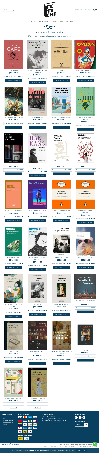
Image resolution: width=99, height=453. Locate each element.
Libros (33, 21)
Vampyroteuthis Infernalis (14, 117)
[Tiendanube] (10, 444)
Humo (61, 70)
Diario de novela (37, 117)
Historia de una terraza (13, 398)
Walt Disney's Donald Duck (85, 70)
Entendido (81, 450)
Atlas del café (14, 70)
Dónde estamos (58, 21)
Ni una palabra (14, 164)
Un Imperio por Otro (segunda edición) (61, 352)
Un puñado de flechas (61, 304)
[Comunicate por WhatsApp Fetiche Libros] (95, 444)
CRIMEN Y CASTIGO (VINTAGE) (61, 211)
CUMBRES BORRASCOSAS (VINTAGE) (85, 211)
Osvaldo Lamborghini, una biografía (37, 71)
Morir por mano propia (13, 211)
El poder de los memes (85, 257)
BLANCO (61, 164)
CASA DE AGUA (13, 351)
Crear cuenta (78, 9)
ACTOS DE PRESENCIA (13, 257)
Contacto (70, 21)
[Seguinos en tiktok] (83, 417)
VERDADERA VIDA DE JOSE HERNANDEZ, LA (37, 258)
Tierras (85, 350)
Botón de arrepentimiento (88, 446)
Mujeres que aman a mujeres (61, 117)
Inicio (27, 21)
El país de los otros (61, 257)
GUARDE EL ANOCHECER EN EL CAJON (37, 165)
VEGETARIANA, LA (85, 164)
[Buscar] (13, 9)
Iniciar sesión (87, 9)
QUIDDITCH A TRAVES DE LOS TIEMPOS (85, 118)
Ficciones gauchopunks (37, 211)
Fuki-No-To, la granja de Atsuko (13, 305)
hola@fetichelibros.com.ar (53, 419)
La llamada (37, 304)
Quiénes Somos (44, 21)
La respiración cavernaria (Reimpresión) (85, 301)
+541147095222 (50, 417)
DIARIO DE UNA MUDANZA (37, 398)
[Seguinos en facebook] (80, 417)
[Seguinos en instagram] (76, 417)
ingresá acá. (74, 446)
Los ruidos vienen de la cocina (38, 352)
